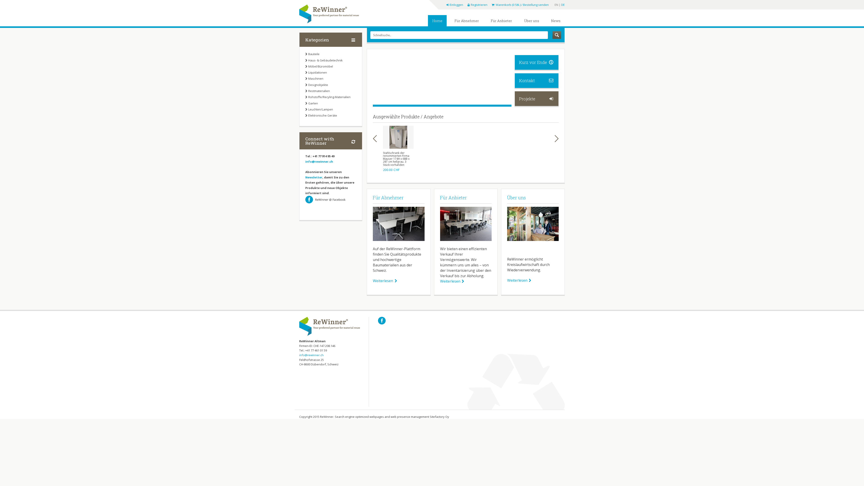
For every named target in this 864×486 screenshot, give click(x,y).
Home (437, 20)
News (555, 20)
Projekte (527, 98)
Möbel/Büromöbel (320, 66)
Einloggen (456, 5)
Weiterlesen (383, 280)
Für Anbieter (501, 20)
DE (563, 5)
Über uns (531, 20)
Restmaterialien (319, 91)
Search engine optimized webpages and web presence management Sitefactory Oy (392, 417)
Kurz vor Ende (533, 62)
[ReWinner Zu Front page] (329, 13)
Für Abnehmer (466, 20)
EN (557, 5)
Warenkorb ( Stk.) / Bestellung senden (522, 5)
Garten (313, 103)
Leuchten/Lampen (320, 109)
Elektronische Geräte (322, 115)
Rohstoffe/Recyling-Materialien (329, 97)
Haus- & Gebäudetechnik (325, 60)
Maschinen (315, 78)
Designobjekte (318, 85)
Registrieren (479, 5)
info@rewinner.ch (319, 162)
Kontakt (527, 80)
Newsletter (313, 177)
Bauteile (314, 54)
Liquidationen (317, 72)
